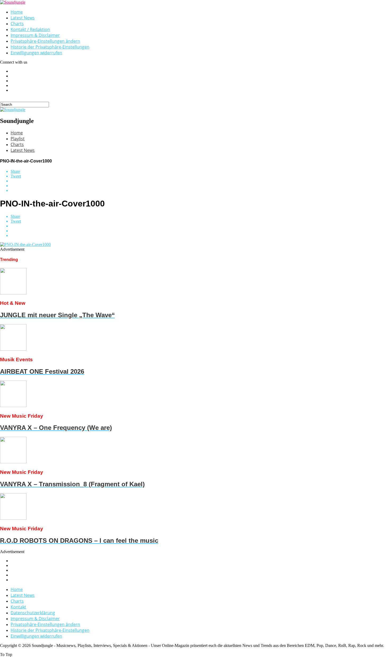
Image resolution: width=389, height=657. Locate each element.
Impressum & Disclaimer (35, 35)
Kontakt (18, 607)
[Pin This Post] (200, 185)
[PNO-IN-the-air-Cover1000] (25, 244)
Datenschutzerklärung (33, 613)
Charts (17, 24)
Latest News (23, 18)
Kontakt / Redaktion (30, 29)
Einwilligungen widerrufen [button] (36, 53)
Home (17, 12)
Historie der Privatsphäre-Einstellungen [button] (50, 47)
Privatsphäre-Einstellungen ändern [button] (45, 41)
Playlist (18, 139)
